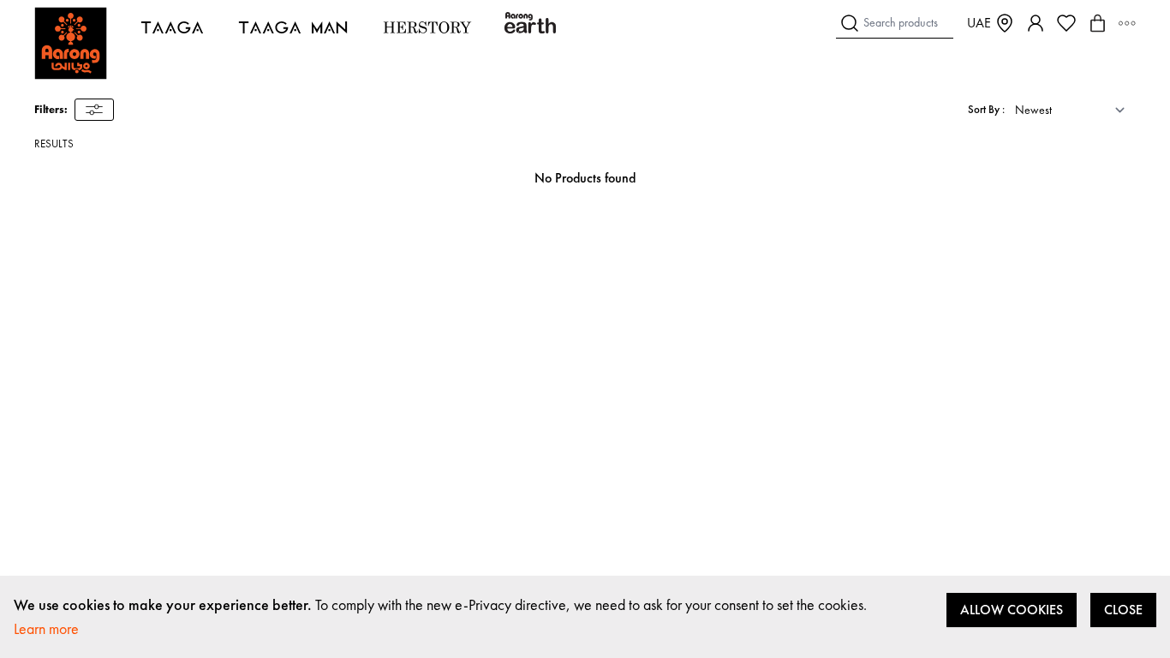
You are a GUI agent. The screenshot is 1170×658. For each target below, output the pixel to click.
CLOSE (1123, 610)
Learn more (46, 628)
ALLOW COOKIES (1011, 610)
